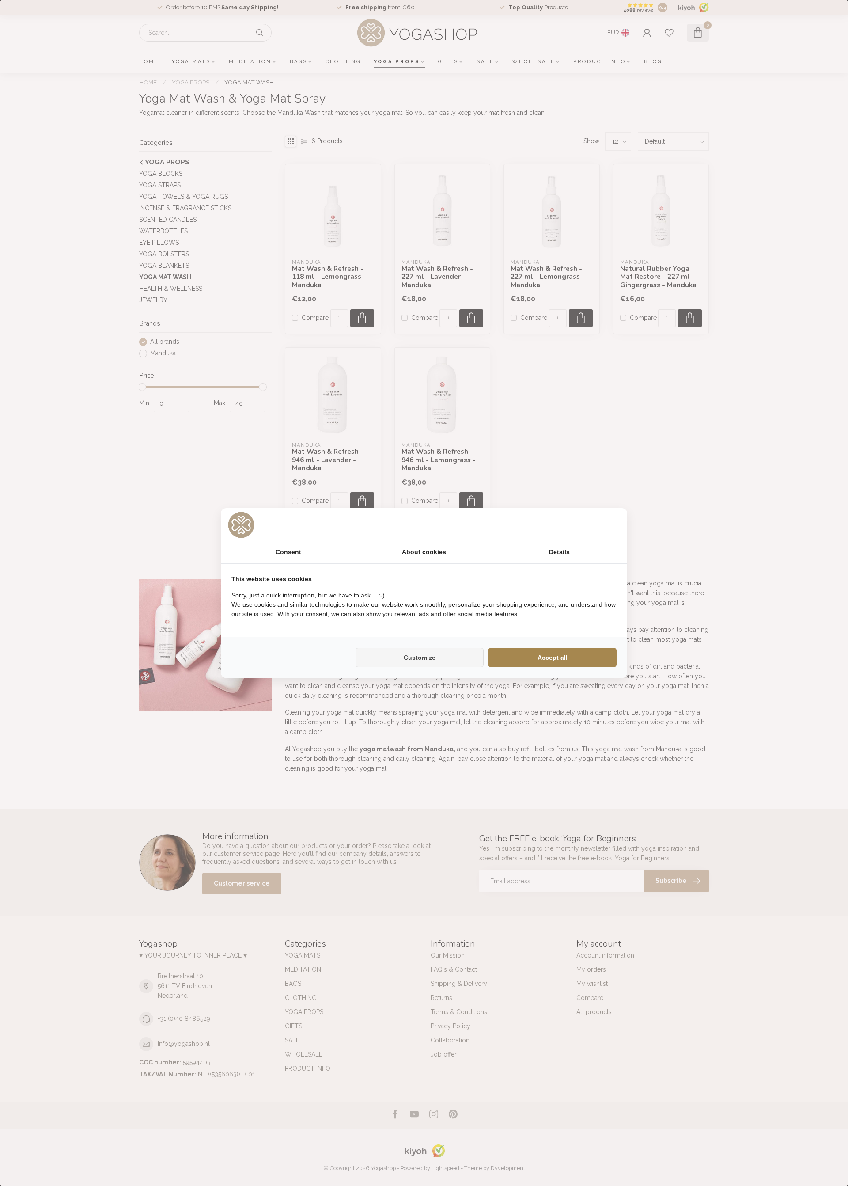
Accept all (553, 657)
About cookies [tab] (424, 551)
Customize (419, 657)
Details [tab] (559, 551)
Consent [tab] (288, 551)
